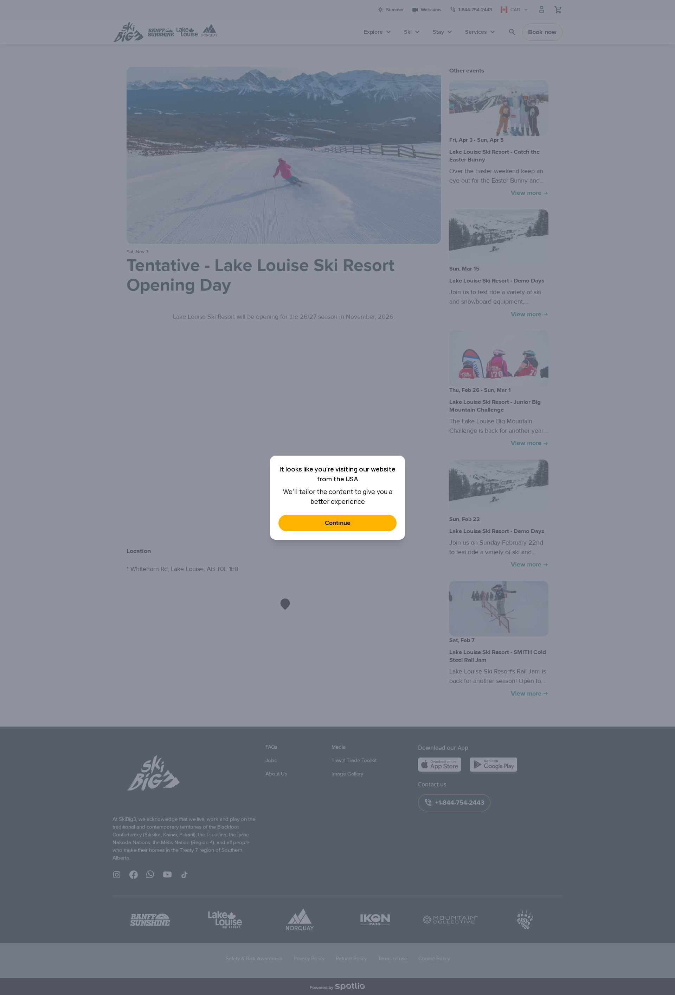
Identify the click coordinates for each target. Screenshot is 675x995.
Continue (338, 523)
